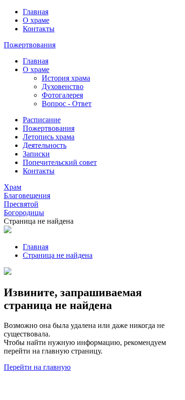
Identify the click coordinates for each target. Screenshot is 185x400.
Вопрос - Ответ (67, 104)
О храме (36, 20)
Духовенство (62, 86)
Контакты (39, 29)
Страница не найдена (57, 255)
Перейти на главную (37, 367)
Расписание (42, 120)
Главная (35, 12)
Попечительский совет (60, 162)
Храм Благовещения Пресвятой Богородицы (27, 200)
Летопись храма (48, 137)
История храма (66, 78)
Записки (36, 154)
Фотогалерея (62, 95)
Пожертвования (30, 45)
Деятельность (44, 145)
